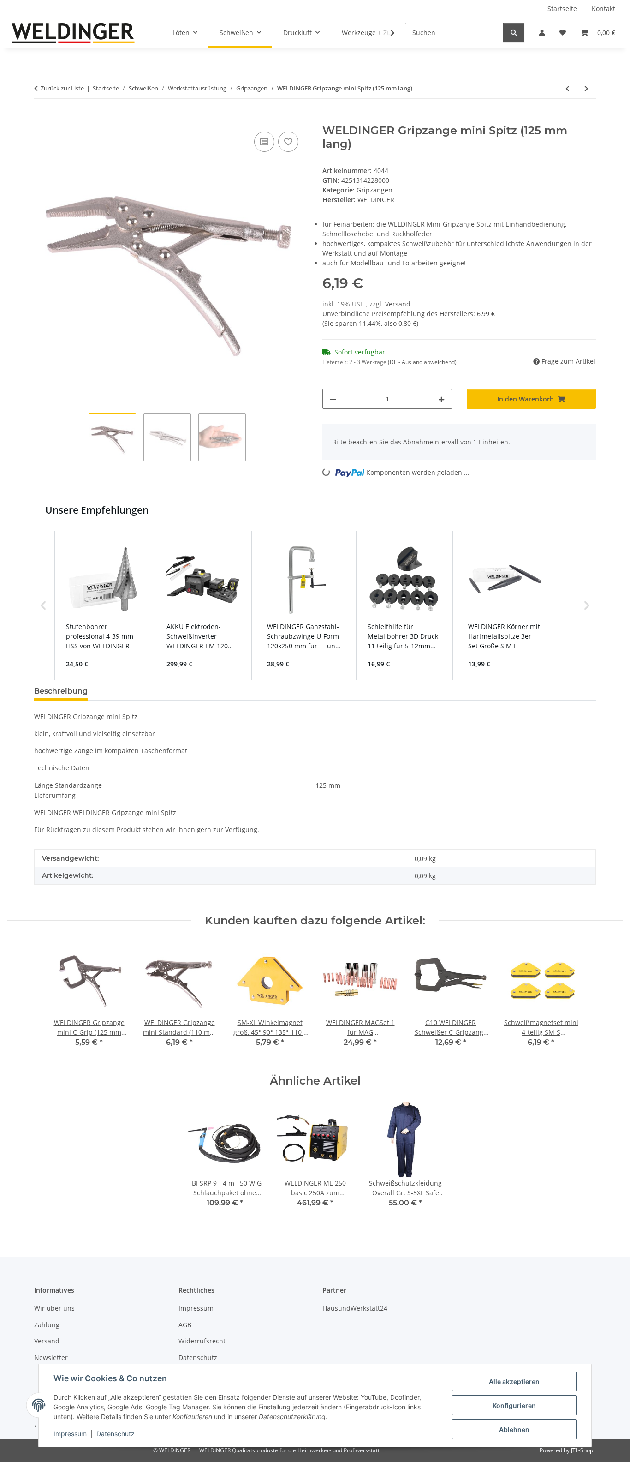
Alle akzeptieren (514, 1381)
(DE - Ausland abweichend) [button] (422, 362)
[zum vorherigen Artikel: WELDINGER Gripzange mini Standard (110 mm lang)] (567, 88)
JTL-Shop (582, 1450)
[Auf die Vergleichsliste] (264, 142)
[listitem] (102, 605)
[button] (542, 32)
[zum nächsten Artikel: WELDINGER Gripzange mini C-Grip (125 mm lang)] (586, 88)
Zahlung (46, 1324)
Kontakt (603, 8)
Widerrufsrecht (202, 1340)
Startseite (562, 8)
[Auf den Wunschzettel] (288, 142)
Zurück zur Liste (62, 88)
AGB (184, 1324)
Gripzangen (374, 190)
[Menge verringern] (333, 398)
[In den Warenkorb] (41, 119)
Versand (397, 304)
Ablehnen (514, 1429)
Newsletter (51, 1357)
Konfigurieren (514, 1405)
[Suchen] (513, 32)
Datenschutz (115, 1434)
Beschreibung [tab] (61, 691)
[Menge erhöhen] (441, 398)
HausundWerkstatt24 (354, 1308)
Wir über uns (54, 1308)
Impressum (70, 1434)
